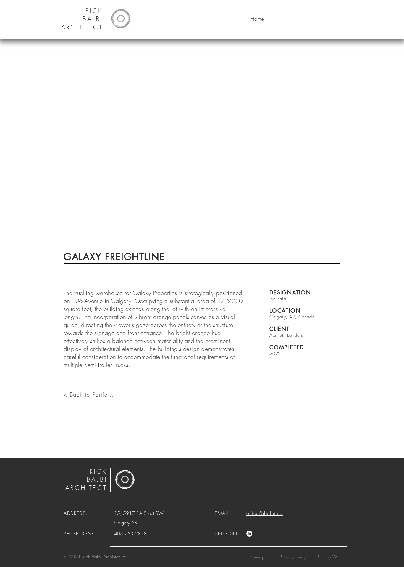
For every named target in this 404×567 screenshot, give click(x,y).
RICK (98, 472)
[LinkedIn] (249, 534)
